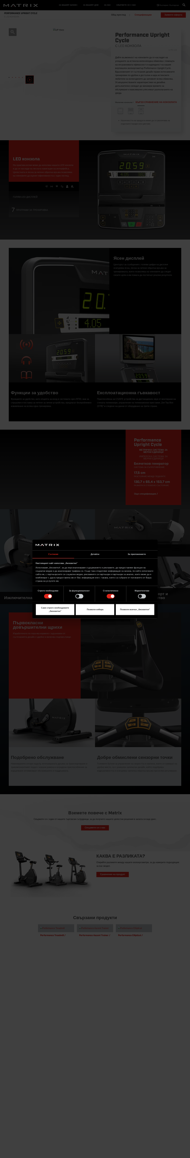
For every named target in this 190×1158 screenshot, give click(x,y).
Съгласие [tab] (53, 554)
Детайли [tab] (95, 554)
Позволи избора (95, 609)
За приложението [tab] (137, 554)
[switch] (79, 596)
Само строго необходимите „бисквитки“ (55, 609)
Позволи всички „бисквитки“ (135, 609)
